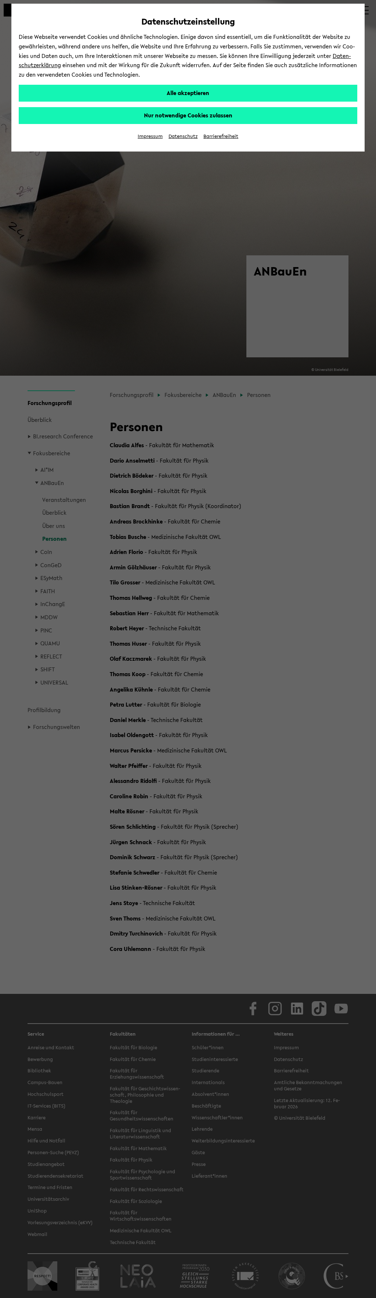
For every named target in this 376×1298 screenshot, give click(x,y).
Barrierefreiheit (220, 136)
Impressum (150, 136)
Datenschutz (183, 136)
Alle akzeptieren (188, 93)
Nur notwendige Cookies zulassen (188, 115)
